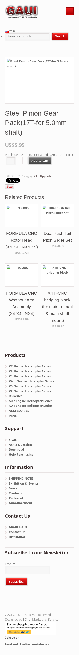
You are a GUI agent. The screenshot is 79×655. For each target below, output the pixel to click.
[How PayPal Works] (30, 632)
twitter (25, 644)
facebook (12, 644)
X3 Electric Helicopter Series (30, 386)
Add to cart (39, 160)
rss (47, 644)
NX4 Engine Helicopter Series (30, 406)
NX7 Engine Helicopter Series (30, 401)
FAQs (13, 440)
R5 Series (15, 396)
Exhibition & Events (23, 483)
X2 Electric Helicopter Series (30, 391)
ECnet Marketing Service (41, 619)
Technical (16, 498)
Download (16, 449)
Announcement (20, 503)
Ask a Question (20, 445)
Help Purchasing (21, 454)
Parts (13, 416)
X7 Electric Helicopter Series (30, 366)
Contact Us (17, 532)
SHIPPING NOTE (21, 478)
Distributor (17, 537)
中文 (12, 30)
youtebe (37, 644)
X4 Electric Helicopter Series (30, 376)
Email (10, 564)
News (13, 488)
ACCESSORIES (19, 411)
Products (15, 493)
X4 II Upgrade (42, 176)
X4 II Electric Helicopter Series (31, 381)
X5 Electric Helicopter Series (30, 371)
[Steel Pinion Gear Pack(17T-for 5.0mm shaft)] (39, 80)
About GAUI (18, 527)
